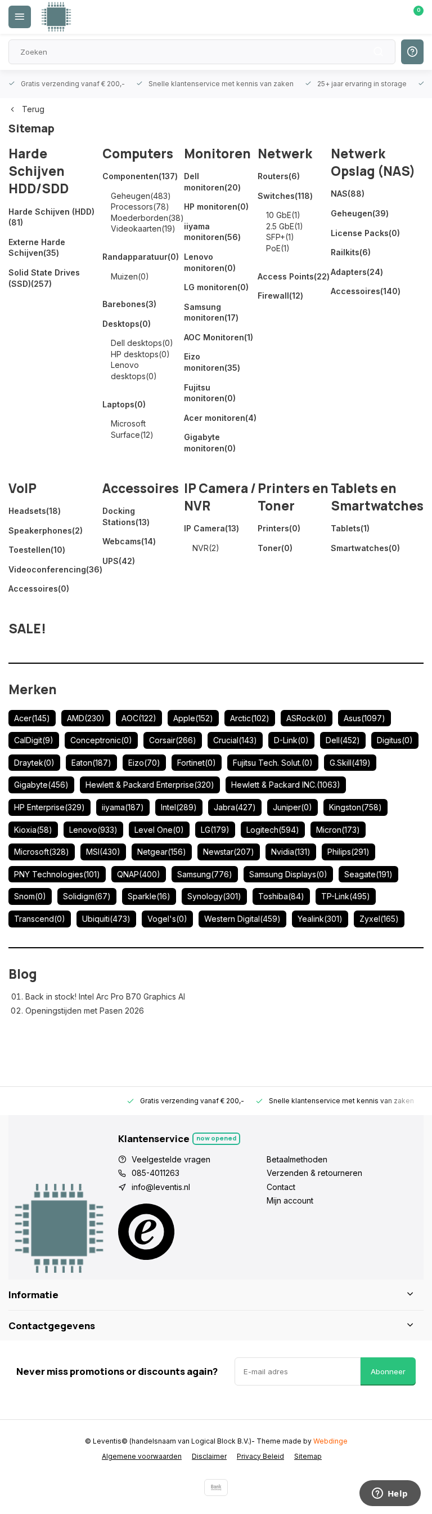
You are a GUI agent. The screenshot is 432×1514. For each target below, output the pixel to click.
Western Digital (242, 919)
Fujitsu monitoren (210, 393)
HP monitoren (216, 206)
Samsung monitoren (211, 312)
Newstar (228, 851)
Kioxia (33, 829)
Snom (30, 896)
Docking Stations (126, 516)
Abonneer (388, 1371)
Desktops (126, 323)
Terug (33, 109)
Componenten (140, 176)
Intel (179, 807)
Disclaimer (209, 1456)
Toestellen (36, 549)
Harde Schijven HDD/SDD (38, 171)
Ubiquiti (106, 919)
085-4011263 (155, 1173)
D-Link (291, 740)
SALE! (27, 628)
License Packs (365, 233)
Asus (364, 718)
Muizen (130, 276)
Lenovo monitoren (210, 262)
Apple (193, 718)
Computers (137, 153)
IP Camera (211, 528)
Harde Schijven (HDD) (51, 217)
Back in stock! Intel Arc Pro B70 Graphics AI (105, 996)
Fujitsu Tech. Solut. (273, 762)
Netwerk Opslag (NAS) (373, 162)
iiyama (123, 807)
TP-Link (345, 896)
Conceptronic (101, 740)
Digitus (395, 740)
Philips (348, 851)
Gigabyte (41, 784)
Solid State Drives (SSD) (44, 278)
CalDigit (33, 740)
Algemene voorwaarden (142, 1456)
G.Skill (350, 762)
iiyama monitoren (212, 231)
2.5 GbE (284, 226)
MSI (103, 851)
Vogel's (167, 919)
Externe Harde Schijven (36, 247)
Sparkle (149, 896)
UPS (118, 561)
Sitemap (308, 1456)
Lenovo (93, 829)
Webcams (129, 541)
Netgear (161, 851)
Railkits (351, 252)
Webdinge (330, 1441)
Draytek (34, 762)
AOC (139, 718)
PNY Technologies (57, 874)
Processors (140, 206)
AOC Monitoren (218, 337)
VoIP (22, 488)
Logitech (272, 829)
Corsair (172, 740)
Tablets (350, 528)
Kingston (355, 807)
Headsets (34, 511)
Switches (285, 196)
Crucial (235, 740)
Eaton (91, 762)
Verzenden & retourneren (314, 1173)
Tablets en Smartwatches (377, 496)
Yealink (320, 919)
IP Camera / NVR (220, 496)
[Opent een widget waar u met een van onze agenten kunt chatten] (390, 1494)
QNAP (138, 874)
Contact (281, 1187)
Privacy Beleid (260, 1456)
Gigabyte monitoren (210, 442)
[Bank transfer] (216, 1487)
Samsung (204, 874)
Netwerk (285, 153)
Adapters (357, 272)
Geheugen (141, 196)
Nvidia (290, 851)
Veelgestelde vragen (171, 1159)
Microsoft (41, 851)
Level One (159, 829)
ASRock (306, 718)
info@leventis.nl (161, 1187)
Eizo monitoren (212, 362)
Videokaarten (143, 228)
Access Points (294, 276)
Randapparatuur (140, 256)
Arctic (249, 718)
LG (215, 829)
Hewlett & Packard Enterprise (150, 784)
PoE (278, 248)
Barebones (129, 304)
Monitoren (217, 153)
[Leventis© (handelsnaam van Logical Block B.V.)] (56, 17)
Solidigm (87, 896)
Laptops (124, 404)
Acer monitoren (220, 418)
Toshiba (281, 896)
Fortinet (196, 762)
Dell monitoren (212, 181)
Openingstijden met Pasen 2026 (84, 1010)
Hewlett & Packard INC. (285, 784)
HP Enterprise (49, 807)
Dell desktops (142, 343)
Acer (32, 718)
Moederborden (147, 218)
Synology (214, 896)
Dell (343, 740)
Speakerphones (45, 530)
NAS (347, 193)
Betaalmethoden (297, 1159)
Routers (279, 176)
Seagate (368, 874)
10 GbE (283, 215)
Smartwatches (365, 548)
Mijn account (290, 1200)
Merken (32, 689)
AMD (86, 718)
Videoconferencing (55, 569)
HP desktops (140, 354)
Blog (22, 974)
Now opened (216, 1138)
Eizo (144, 762)
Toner (275, 548)
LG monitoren (216, 287)
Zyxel (379, 919)
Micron (338, 829)
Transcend (39, 919)
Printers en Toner (293, 496)
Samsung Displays (288, 874)
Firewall (280, 295)
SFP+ (280, 237)
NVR (205, 548)
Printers (279, 528)
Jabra (235, 807)
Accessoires (365, 291)
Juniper (292, 807)
